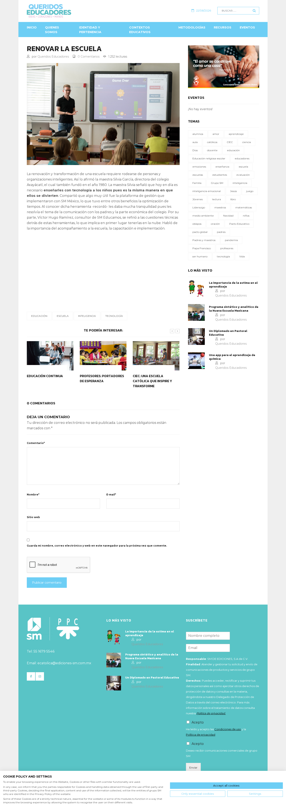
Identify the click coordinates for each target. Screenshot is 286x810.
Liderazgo (198, 207)
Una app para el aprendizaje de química (232, 357)
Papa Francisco (201, 248)
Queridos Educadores (53, 56)
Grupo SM (217, 182)
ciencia (246, 142)
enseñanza (222, 166)
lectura (216, 199)
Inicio (32, 27)
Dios (195, 150)
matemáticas (243, 207)
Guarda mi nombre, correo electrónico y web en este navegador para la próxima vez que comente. (97, 545)
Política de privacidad (200, 734)
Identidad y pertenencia (90, 30)
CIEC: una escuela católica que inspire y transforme (152, 380)
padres (221, 231)
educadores (242, 158)
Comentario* (36, 443)
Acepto (198, 722)
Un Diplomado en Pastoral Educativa (228, 333)
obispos (196, 223)
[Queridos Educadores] (72, 11)
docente (212, 150)
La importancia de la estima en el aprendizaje (233, 285)
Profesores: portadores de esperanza (102, 378)
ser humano (199, 256)
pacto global (199, 231)
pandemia (231, 240)
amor (216, 133)
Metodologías (191, 27)
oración (215, 223)
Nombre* (33, 494)
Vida (242, 256)
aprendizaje (236, 133)
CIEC (230, 142)
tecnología (114, 315)
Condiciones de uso (227, 729)
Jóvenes (197, 199)
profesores (226, 248)
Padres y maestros (203, 240)
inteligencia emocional (206, 191)
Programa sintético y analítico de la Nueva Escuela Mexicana (233, 309)
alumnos (197, 133)
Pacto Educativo (239, 223)
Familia (196, 182)
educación (39, 315)
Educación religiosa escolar (208, 158)
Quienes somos (52, 30)
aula (195, 142)
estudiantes (219, 174)
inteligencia (87, 315)
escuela (63, 315)
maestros (220, 207)
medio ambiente (203, 215)
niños (246, 215)
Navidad (228, 215)
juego (249, 191)
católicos (212, 142)
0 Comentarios (88, 56)
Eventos (247, 27)
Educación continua (45, 375)
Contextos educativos (140, 30)
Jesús (233, 191)
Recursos (222, 27)
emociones (199, 166)
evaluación (243, 174)
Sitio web (33, 517)
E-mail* (111, 494)
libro (233, 199)
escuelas (197, 174)
